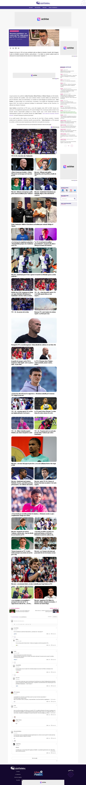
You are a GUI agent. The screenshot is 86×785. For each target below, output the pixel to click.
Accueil (31, 7)
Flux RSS (18, 780)
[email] (18, 48)
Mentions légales (18, 777)
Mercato (44, 7)
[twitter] (13, 48)
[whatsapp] (16, 48)
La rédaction (18, 774)
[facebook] (10, 48)
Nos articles (37, 7)
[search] (74, 198)
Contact (18, 771)
